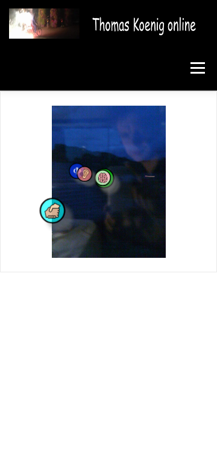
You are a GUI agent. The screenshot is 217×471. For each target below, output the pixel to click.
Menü (197, 68)
